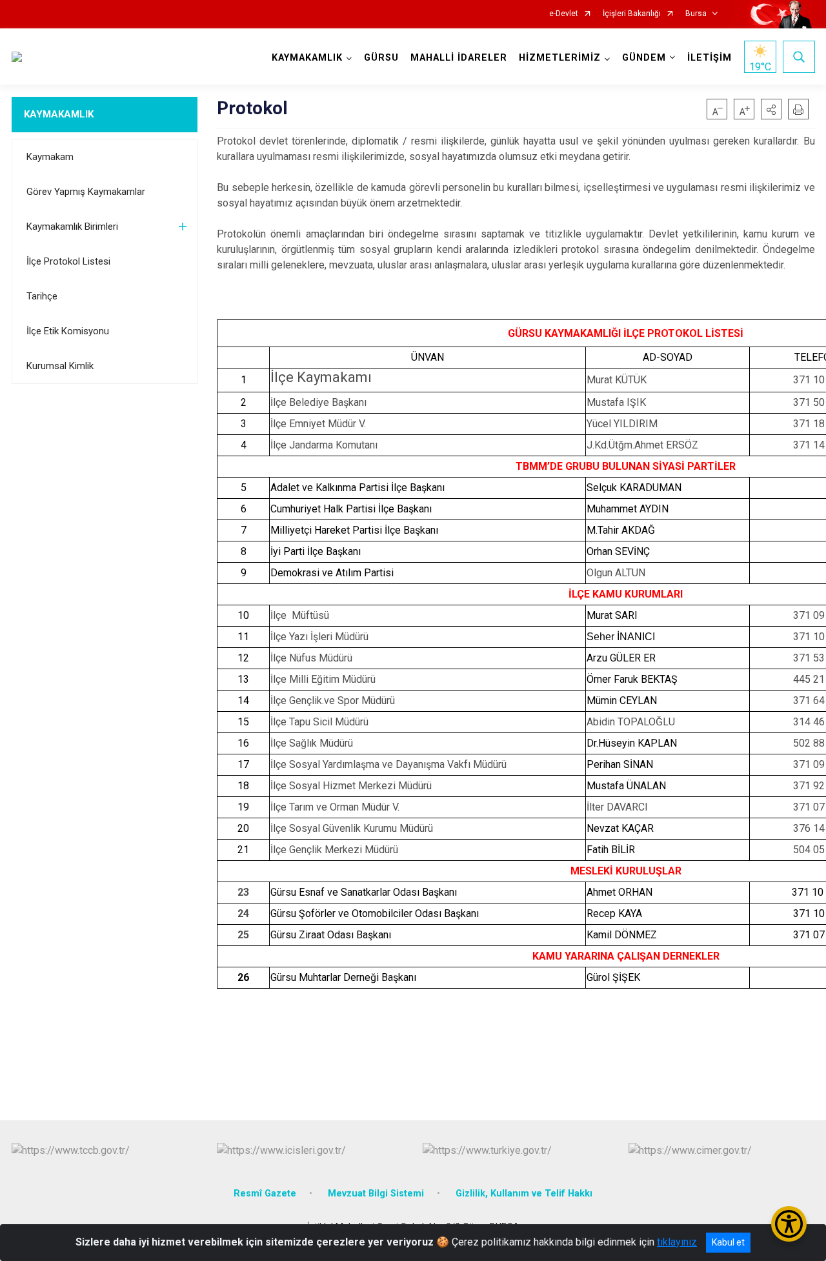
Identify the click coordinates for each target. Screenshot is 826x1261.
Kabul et (728, 1242)
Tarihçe (41, 296)
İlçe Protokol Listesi (68, 261)
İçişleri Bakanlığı (632, 14)
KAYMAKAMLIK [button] (307, 57)
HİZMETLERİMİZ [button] (560, 57)
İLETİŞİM (709, 57)
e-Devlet (563, 14)
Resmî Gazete (265, 1193)
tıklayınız (677, 1242)
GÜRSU (381, 57)
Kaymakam (50, 157)
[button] (771, 109)
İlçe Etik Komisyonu (67, 331)
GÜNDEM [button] (644, 57)
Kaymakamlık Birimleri (72, 226)
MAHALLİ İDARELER (458, 57)
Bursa (696, 14)
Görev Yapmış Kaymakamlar (85, 191)
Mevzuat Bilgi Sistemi (376, 1193)
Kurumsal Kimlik (60, 366)
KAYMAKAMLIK (59, 114)
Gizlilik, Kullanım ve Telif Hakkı (524, 1193)
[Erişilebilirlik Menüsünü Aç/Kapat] (789, 1224)
